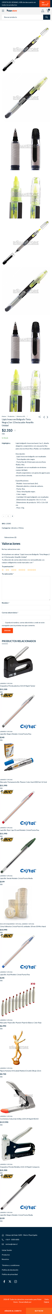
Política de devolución (10, 1270)
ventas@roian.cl (11, 1244)
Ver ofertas (45, 3)
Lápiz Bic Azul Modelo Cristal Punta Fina (15, 974)
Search (46, 17)
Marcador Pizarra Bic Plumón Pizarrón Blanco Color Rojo (20, 1023)
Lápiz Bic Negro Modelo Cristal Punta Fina (15, 734)
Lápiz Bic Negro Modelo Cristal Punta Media (16, 1215)
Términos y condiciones (11, 1265)
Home (4, 416)
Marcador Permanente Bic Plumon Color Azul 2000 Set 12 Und (23, 782)
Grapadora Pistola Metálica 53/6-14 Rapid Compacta (19, 1167)
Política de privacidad (10, 1274)
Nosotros (5, 1259)
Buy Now (39, 1311)
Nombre (5, 603)
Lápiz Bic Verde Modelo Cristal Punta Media (16, 878)
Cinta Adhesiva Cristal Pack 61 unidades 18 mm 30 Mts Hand (23, 926)
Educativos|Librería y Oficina (10, 924)
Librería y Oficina (21, 416)
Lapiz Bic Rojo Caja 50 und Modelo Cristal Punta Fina (19, 830)
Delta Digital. (46, 1300)
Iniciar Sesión (7, 1250)
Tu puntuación (8, 566)
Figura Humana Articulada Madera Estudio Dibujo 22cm (20, 1071)
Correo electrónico (10, 613)
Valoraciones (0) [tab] (10, 537)
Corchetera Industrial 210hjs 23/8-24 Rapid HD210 (19, 1119)
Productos (11, 416)
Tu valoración (8, 574)
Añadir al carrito (13, 1311)
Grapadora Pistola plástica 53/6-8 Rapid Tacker (17, 686)
